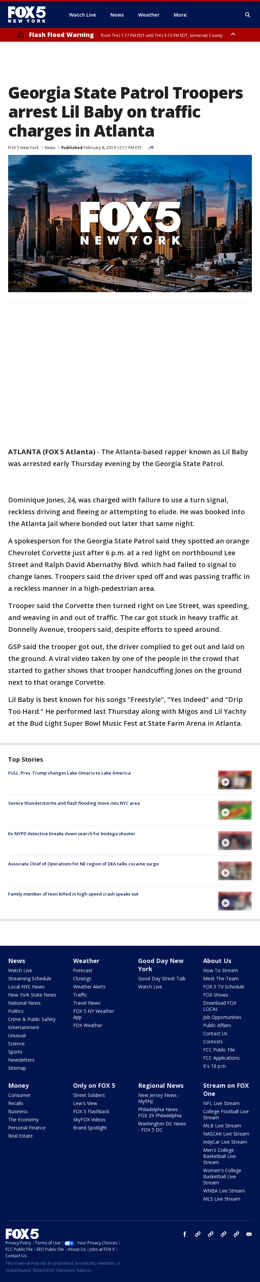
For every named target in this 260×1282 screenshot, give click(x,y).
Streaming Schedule (29, 978)
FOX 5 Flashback (91, 1111)
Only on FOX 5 (94, 1085)
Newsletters (21, 1060)
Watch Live (20, 970)
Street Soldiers (89, 1095)
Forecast (82, 970)
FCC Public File (219, 1049)
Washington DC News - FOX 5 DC (162, 1126)
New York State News (32, 994)
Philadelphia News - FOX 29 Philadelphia (159, 1112)
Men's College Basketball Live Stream (219, 1156)
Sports (15, 1051)
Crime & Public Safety (32, 1019)
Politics (16, 1011)
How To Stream (220, 970)
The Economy (23, 1119)
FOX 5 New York (23, 148)
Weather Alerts (89, 986)
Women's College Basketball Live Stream (222, 1176)
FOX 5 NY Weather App (93, 1014)
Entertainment (23, 1027)
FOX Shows (215, 994)
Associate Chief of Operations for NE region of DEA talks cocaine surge (83, 864)
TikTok (210, 1234)
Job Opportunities (222, 1017)
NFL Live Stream (221, 1103)
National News (24, 1003)
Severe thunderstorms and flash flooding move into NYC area (74, 803)
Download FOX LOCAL (219, 1006)
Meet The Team (221, 978)
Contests (213, 1041)
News (50, 148)
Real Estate (20, 1136)
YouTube (223, 1234)
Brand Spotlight (90, 1127)
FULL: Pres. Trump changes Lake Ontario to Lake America (69, 773)
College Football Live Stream (226, 1114)
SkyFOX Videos (89, 1119)
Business (18, 1111)
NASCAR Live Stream (226, 1133)
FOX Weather (87, 1025)
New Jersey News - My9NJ (159, 1098)
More (180, 14)
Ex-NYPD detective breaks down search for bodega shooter (71, 833)
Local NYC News (26, 986)
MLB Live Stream (222, 1125)
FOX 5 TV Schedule (223, 986)
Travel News (87, 1003)
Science (16, 1043)
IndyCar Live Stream (225, 1142)
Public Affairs (217, 1025)
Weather (86, 961)
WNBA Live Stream (224, 1190)
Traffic (80, 994)
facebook (184, 1234)
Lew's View (85, 1103)
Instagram (197, 1234)
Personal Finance (27, 1127)
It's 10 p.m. (215, 1066)
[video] (235, 779)
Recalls (15, 1103)
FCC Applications (221, 1058)
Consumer (19, 1095)
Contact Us (215, 1033)
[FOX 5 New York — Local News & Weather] (30, 14)
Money (18, 1085)
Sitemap (17, 1068)
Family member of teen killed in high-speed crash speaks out (73, 894)
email (249, 1234)
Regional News (160, 1085)
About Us (217, 961)
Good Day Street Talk (162, 978)
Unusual (17, 1035)
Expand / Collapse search (248, 14)
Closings (82, 978)
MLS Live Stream (221, 1199)
